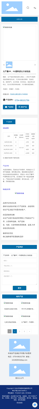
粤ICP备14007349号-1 (19, 390)
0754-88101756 (22, 100)
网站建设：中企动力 (14, 393)
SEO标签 (28, 393)
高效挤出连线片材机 (10, 309)
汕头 (22, 393)
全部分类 (19, 19)
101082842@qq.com (19, 360)
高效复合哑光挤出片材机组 (19, 94)
